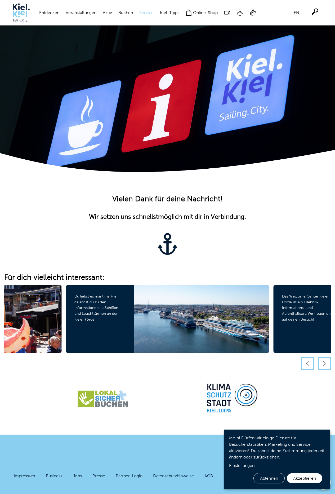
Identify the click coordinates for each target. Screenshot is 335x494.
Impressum (24, 476)
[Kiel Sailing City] (21, 12)
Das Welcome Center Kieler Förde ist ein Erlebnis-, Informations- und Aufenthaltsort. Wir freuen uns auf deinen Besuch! (307, 307)
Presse (98, 476)
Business (54, 476)
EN (296, 12)
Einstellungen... (243, 465)
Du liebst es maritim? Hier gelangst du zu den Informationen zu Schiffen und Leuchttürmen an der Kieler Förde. (96, 307)
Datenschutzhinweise (173, 476)
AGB (208, 476)
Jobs (77, 476)
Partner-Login (129, 476)
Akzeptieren (304, 478)
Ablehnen (269, 478)
